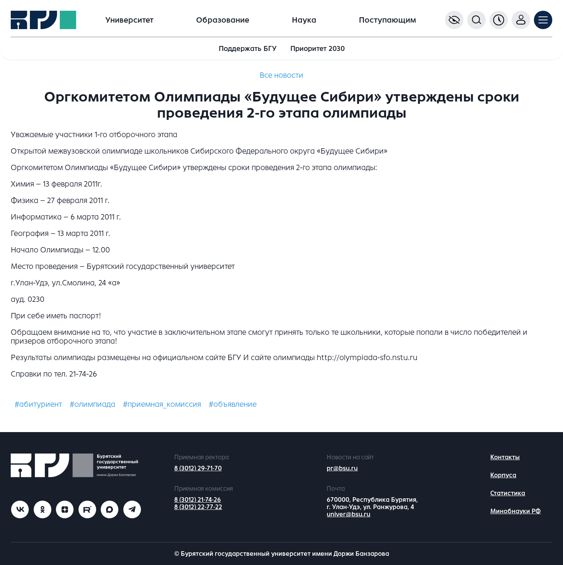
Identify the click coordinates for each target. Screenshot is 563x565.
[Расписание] (498, 20)
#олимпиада (92, 404)
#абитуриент (38, 404)
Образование (222, 20)
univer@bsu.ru (348, 514)
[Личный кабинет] (521, 20)
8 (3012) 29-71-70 (198, 468)
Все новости (281, 75)
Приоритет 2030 (317, 48)
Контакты (505, 457)
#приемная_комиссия (162, 404)
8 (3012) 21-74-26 (197, 499)
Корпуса (503, 475)
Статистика (507, 493)
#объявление (233, 404)
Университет (129, 20)
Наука (304, 20)
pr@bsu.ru (342, 468)
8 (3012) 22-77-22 (198, 507)
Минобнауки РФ (515, 511)
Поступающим (387, 20)
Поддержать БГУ (248, 48)
